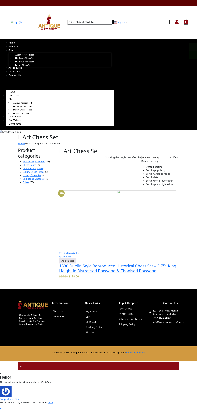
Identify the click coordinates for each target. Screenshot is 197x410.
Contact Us (15, 123)
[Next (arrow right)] (192, 205)
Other (26, 182)
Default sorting (154, 166)
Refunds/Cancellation (130, 319)
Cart (88, 316)
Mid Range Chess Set (22, 106)
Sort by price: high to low (159, 184)
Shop (11, 99)
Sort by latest (153, 177)
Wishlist (90, 332)
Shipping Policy (127, 324)
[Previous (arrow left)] (5, 205)
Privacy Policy (126, 313)
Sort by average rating (158, 173)
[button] (157, 171)
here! (50, 402)
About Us (58, 311)
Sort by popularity (156, 170)
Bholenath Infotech (135, 352)
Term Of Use (125, 308)
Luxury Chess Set (32, 175)
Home (21, 143)
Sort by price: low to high (159, 180)
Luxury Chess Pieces (22, 110)
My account (92, 311)
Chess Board (29, 165)
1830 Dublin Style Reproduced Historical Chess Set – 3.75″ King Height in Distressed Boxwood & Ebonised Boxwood (117, 268)
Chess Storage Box (33, 168)
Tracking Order (94, 327)
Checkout (91, 321)
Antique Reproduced (22, 103)
